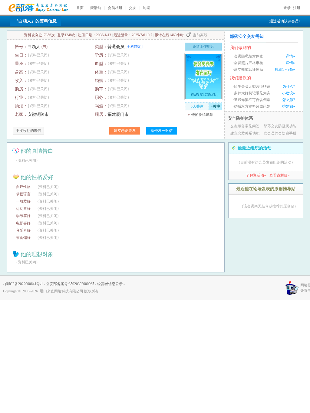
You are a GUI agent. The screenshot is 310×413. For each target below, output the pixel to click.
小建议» (288, 93)
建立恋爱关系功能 (244, 133)
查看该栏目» (279, 175)
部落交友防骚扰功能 (280, 126)
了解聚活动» (256, 175)
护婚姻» (288, 106)
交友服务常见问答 (244, 126)
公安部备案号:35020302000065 (70, 284)
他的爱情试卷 (202, 114)
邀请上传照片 (203, 46)
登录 (287, 8)
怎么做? (288, 100)
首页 (80, 8)
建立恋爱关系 (125, 130)
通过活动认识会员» (284, 21)
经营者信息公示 (110, 284)
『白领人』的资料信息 (35, 21)
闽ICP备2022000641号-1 (24, 284)
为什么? (288, 86)
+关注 (215, 106)
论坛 (146, 8)
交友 (132, 8)
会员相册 (115, 8)
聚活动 (95, 8)
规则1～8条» (285, 69)
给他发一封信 (162, 130)
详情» (290, 56)
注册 (296, 8)
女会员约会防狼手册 (280, 133)
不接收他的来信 (28, 130)
